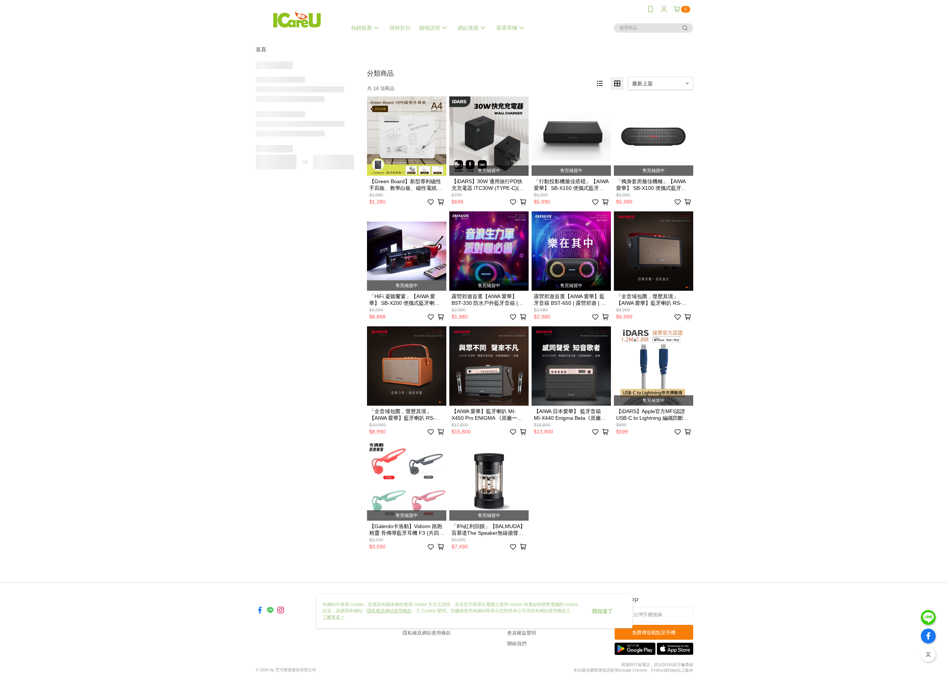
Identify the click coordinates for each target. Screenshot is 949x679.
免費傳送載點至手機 (653, 632)
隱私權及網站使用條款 (427, 633)
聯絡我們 (516, 643)
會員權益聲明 (521, 633)
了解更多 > (333, 617)
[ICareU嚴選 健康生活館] (297, 19)
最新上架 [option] (642, 83)
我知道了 (602, 611)
